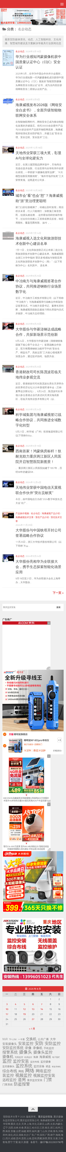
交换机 (31, 1039)
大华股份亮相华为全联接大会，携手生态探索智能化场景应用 (38, 566)
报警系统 (10, 1052)
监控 (7, 1061)
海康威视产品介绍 (51, 513)
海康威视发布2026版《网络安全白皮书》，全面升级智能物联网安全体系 (39, 110)
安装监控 (25, 1043)
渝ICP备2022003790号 (51, 1142)
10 (7, 1009)
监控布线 (34, 1061)
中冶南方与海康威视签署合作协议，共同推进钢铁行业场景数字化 (38, 286)
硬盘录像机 (56, 1067)
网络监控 (43, 1071)
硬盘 (48, 1066)
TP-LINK (13, 1039)
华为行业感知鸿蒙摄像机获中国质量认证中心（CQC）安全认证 (38, 62)
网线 (21, 1071)
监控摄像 (46, 1061)
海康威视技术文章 (24, 517)
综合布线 (9, 1071)
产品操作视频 (22, 513)
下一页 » (58, 593)
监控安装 (21, 1061)
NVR (5, 1039)
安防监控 (53, 1043)
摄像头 (25, 1052)
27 (33, 1019)
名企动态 (20, 51)
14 (41, 1009)
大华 (53, 1039)
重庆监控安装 (34, 1080)
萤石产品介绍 (42, 517)
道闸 (22, 1080)
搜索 (58, 607)
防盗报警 (22, 1084)
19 (24, 1014)
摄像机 (7, 1057)
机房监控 (28, 1057)
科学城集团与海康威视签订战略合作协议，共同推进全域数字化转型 (38, 420)
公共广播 (43, 1039)
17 (7, 1014)
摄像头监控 (43, 1052)
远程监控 (9, 1080)
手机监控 (49, 1048)
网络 (29, 1071)
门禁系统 (7, 1084)
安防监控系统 (13, 1048)
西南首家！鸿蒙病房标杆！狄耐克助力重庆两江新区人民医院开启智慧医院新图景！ (38, 456)
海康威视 (45, 1057)
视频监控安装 (44, 1076)
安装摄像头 (9, 1044)
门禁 (48, 1080)
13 (33, 1009)
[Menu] (62, 4)
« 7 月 (32, 1028)
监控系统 (24, 1066)
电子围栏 (56, 1057)
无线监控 (19, 1057)
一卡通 (21, 1039)
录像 (28, 1048)
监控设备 (39, 1066)
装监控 (8, 1075)
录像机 (37, 1048)
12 (24, 1009)
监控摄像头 (8, 1066)
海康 (35, 1057)
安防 (39, 1043)
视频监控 (23, 1075)
